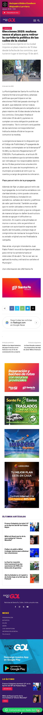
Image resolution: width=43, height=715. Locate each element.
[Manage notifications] (38, 711)
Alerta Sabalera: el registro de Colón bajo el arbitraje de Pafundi (16, 577)
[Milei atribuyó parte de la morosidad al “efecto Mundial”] (34, 539)
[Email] (33, 308)
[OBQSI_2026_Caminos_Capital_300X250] (22, 394)
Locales (7, 28)
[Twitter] (17, 308)
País (5, 701)
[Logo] (9, 20)
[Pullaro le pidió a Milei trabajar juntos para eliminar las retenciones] (34, 552)
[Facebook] (12, 308)
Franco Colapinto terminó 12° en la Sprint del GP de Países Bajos (17, 525)
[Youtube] (27, 606)
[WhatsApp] (22, 308)
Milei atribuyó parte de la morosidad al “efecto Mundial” (15, 538)
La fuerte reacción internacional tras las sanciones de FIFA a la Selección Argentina (13, 565)
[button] (22, 710)
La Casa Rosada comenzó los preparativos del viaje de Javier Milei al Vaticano (32, 347)
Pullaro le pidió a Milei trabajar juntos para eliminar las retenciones (17, 551)
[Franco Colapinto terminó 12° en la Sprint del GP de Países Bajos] (34, 526)
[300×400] (22, 510)
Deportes (7, 688)
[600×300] (21, 299)
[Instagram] (19, 606)
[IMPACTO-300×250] (21, 459)
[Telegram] (27, 308)
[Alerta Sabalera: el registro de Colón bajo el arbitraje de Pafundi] (34, 578)
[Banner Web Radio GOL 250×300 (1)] (22, 427)
